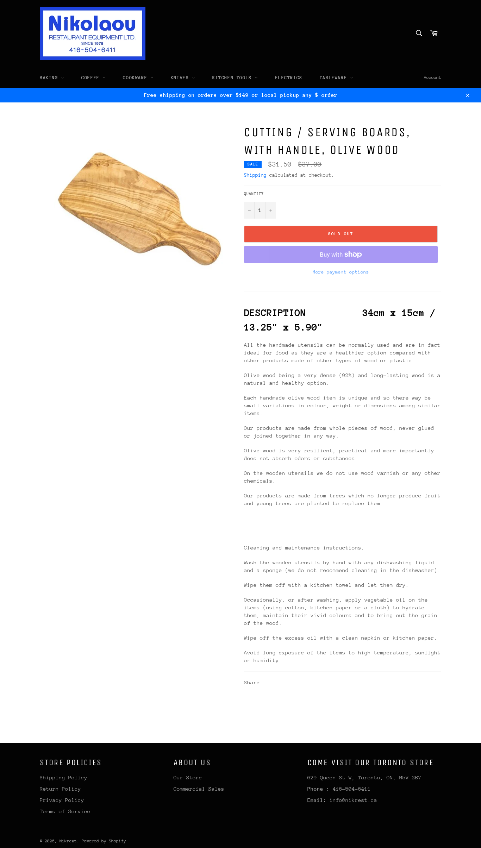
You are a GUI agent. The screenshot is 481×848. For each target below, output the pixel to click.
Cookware (136, 77)
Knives (181, 77)
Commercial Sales (199, 789)
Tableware (335, 77)
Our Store (188, 777)
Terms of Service (65, 811)
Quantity (254, 193)
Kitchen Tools (233, 77)
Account (432, 77)
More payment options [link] (341, 272)
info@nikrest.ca (353, 800)
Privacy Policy (62, 800)
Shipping (255, 175)
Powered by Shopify (104, 840)
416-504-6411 (352, 789)
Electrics (288, 77)
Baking (50, 77)
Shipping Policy (63, 777)
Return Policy (60, 789)
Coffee (91, 77)
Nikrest (68, 840)
